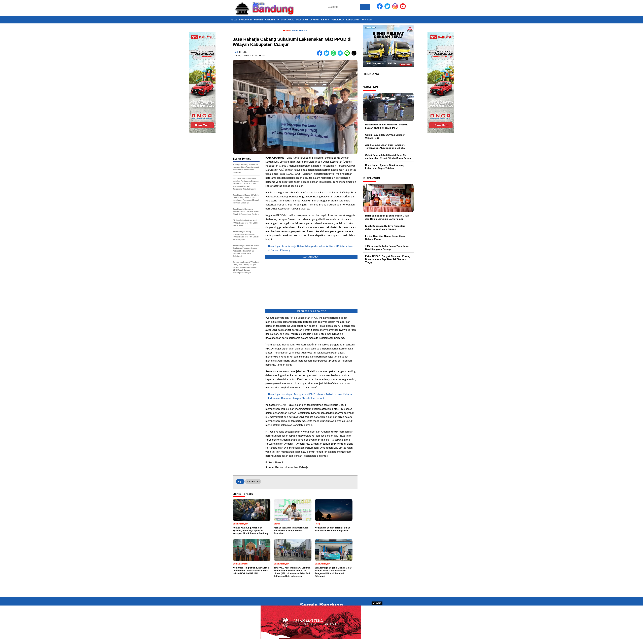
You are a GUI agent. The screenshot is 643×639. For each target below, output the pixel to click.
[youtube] (403, 8)
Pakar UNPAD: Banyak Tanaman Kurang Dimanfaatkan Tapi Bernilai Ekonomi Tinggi (387, 259)
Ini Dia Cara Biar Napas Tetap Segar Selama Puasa (385, 237)
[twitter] (387, 8)
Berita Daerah (299, 30)
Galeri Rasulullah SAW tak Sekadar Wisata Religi (385, 136)
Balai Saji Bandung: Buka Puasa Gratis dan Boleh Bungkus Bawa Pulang (387, 217)
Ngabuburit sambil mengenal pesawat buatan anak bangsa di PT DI (386, 126)
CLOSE (377, 603)
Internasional (285, 20)
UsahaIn (314, 20)
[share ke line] (347, 55)
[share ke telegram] (341, 55)
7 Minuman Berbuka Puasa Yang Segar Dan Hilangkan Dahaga (387, 247)
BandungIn (245, 20)
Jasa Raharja (253, 481)
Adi (236, 52)
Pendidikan (338, 20)
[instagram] (395, 8)
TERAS (233, 20)
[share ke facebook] (320, 55)
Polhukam (302, 20)
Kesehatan (352, 20)
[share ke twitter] (327, 55)
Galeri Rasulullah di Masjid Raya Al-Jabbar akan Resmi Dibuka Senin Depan (388, 156)
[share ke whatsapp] (334, 55)
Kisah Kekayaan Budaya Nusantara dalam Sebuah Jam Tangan (385, 227)
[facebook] (380, 8)
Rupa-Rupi (366, 20)
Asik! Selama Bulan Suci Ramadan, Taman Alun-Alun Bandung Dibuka (385, 146)
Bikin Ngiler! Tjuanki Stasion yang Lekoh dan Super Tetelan (384, 166)
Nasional (270, 20)
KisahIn (325, 20)
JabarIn (258, 20)
